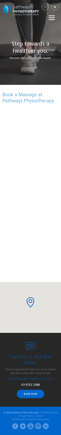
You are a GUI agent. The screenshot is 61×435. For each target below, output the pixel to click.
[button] (30, 302)
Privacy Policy (26, 416)
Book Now (30, 393)
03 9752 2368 (30, 385)
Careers (39, 416)
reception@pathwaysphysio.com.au (30, 378)
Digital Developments (38, 419)
